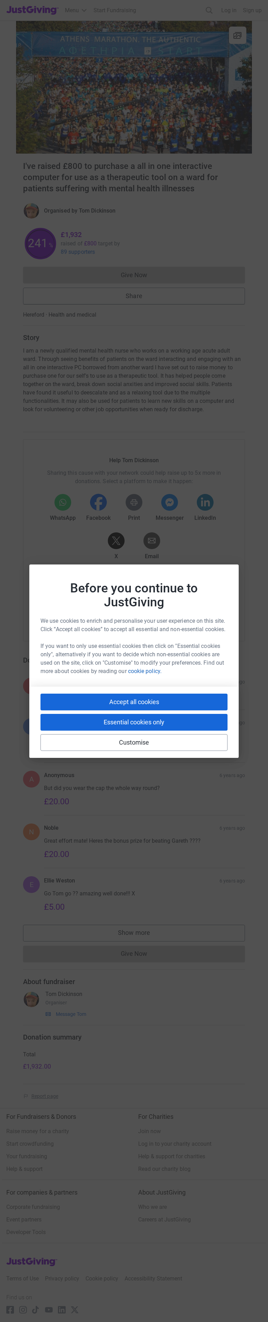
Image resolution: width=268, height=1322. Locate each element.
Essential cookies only (134, 722)
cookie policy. (145, 671)
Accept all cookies (134, 702)
